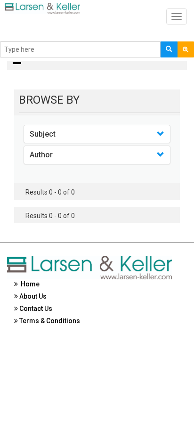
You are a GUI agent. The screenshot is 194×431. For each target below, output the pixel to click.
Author (41, 154)
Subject (43, 134)
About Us (32, 296)
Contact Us (35, 308)
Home (29, 284)
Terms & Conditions (49, 321)
